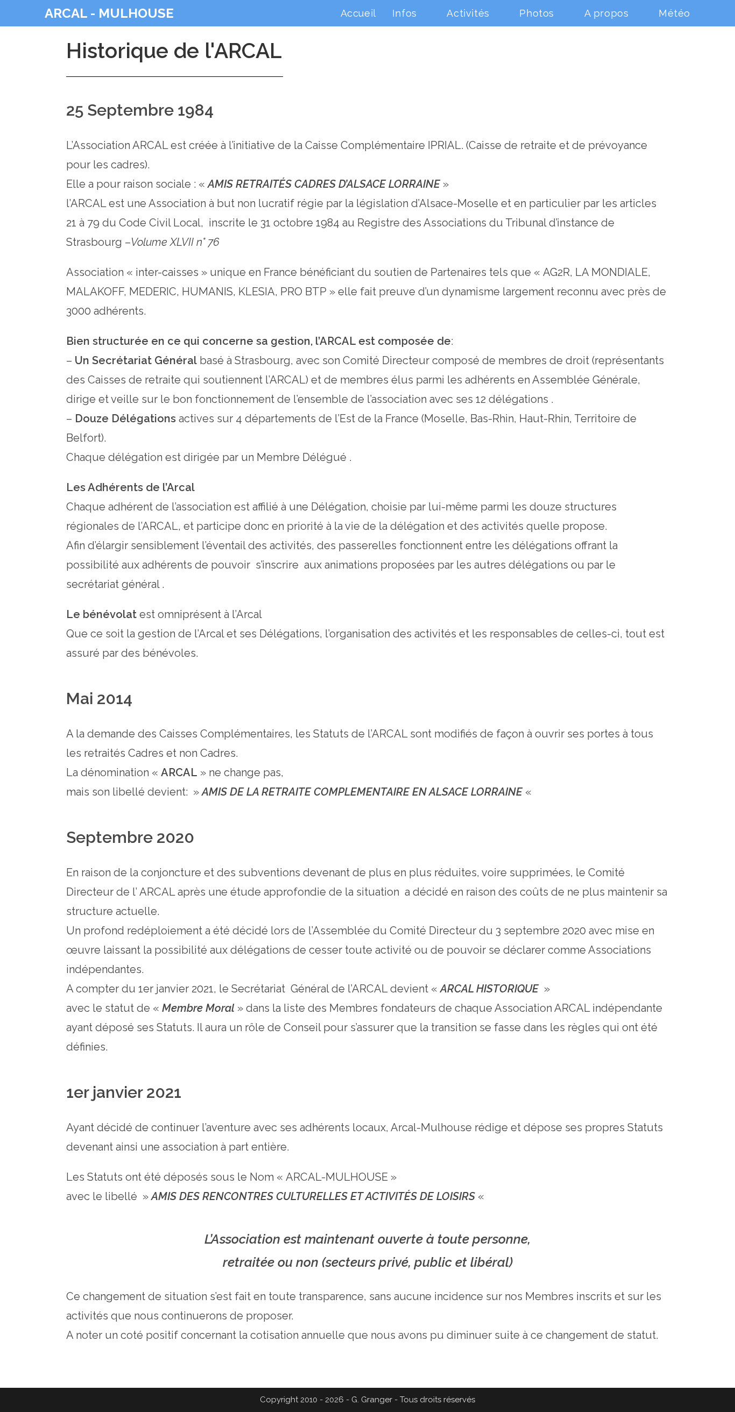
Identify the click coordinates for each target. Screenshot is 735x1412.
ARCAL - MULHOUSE (109, 13)
